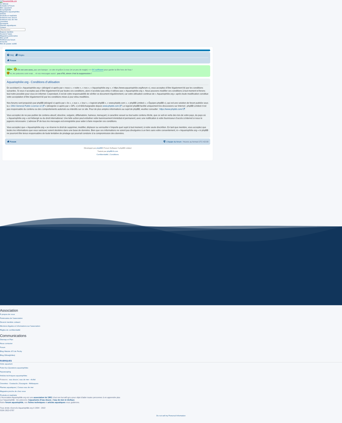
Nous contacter (6, 343)
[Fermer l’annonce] (207, 67)
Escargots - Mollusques (28, 383)
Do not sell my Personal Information (171, 416)
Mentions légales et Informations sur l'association (20, 326)
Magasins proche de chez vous (13, 391)
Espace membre (6, 32)
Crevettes (4, 21)
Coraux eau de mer (25, 387)
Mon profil (4, 38)
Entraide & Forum (7, 6)
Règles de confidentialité (10, 330)
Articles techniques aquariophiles (13, 376)
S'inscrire (3, 42)
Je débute (4, 4)
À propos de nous (7, 314)
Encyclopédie (5, 10)
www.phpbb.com (111, 106)
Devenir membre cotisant (10, 322)
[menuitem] (10, 55)
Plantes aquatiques (8, 25)
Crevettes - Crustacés (9, 383)
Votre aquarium (6, 364)
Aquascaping (5, 372)
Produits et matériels (8, 16)
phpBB (99, 148)
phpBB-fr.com (112, 151)
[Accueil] (8, 1)
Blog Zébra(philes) (7, 355)
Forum (2, 347)
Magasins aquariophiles (9, 12)
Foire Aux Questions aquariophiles (14, 368)
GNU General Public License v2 (26, 106)
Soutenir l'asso (6, 34)
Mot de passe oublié (8, 44)
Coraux (3, 27)
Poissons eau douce (8, 17)
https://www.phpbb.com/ (170, 109)
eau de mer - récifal (27, 380)
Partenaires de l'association (11, 318)
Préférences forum (7, 40)
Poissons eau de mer (8, 19)
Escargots (4, 23)
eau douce (13, 380)
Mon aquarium (6, 8)
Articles (3, 14)
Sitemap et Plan (6, 339)
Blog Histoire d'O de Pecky (11, 351)
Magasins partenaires (9, 36)
